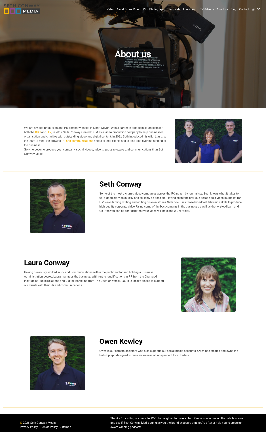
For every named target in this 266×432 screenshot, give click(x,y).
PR (145, 9)
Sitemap (65, 427)
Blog (234, 9)
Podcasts (174, 9)
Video (110, 9)
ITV (49, 132)
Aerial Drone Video (128, 9)
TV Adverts (207, 9)
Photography (157, 9)
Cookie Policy (49, 427)
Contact (244, 9)
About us (222, 9)
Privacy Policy (29, 427)
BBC (38, 132)
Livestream (190, 9)
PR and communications (78, 141)
